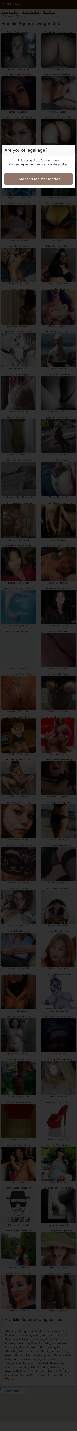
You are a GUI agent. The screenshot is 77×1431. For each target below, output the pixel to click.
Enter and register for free (39, 179)
